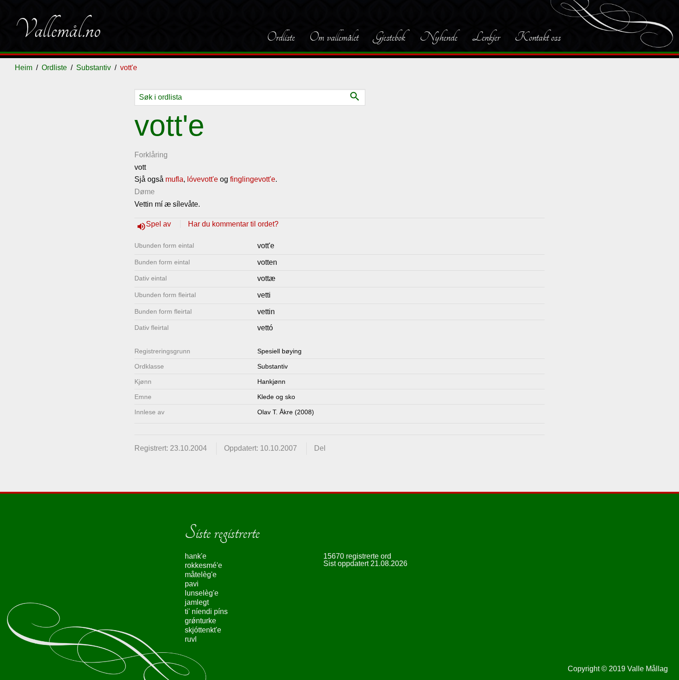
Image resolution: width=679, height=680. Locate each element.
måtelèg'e (201, 575)
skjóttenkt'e (203, 630)
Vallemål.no (58, 29)
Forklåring (151, 155)
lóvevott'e (202, 179)
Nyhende (438, 37)
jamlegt (197, 602)
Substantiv (93, 68)
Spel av (159, 224)
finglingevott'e (252, 179)
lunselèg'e (201, 593)
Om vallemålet (333, 37)
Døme (144, 192)
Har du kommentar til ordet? (233, 224)
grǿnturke (200, 621)
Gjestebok (389, 37)
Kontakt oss (538, 37)
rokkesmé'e (203, 565)
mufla (174, 179)
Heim (23, 68)
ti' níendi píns (206, 611)
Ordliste (281, 37)
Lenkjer (486, 37)
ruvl (191, 639)
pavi (192, 584)
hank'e (195, 556)
